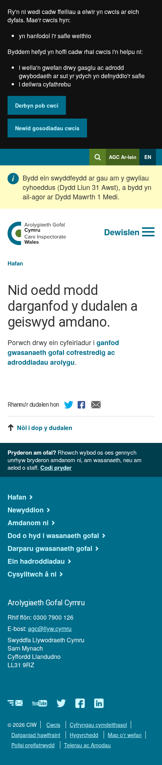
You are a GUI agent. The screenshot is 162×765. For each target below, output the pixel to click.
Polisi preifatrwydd (33, 745)
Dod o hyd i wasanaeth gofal (53, 535)
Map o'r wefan (125, 735)
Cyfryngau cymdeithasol (98, 724)
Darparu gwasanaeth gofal (50, 548)
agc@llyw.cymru (50, 628)
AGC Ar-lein (124, 159)
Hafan (15, 263)
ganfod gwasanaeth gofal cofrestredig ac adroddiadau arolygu (63, 352)
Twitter (69, 406)
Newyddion (26, 510)
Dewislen (121, 232)
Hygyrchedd (84, 735)
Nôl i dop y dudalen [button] (44, 428)
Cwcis (53, 724)
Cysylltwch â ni (32, 574)
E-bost (96, 406)
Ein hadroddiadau (36, 561)
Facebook (82, 406)
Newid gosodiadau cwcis (47, 128)
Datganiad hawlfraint (35, 735)
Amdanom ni (28, 522)
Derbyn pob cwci (36, 105)
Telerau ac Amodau (87, 745)
